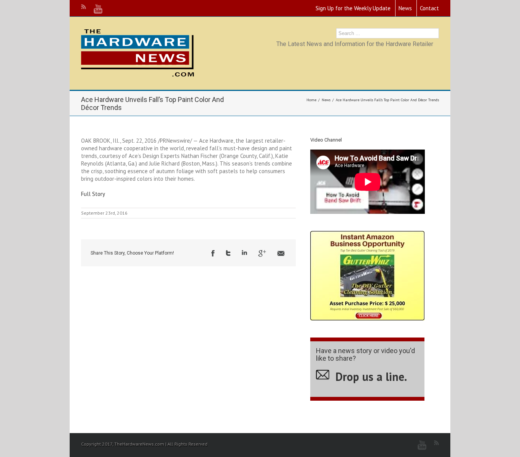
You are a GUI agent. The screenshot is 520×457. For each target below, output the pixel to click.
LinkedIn (244, 252)
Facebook (213, 253)
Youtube (98, 9)
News (405, 8)
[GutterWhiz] (367, 234)
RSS (83, 6)
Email (281, 253)
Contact (429, 8)
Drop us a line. (371, 376)
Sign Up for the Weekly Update (353, 8)
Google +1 (262, 253)
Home (311, 99)
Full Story (93, 193)
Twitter (228, 253)
